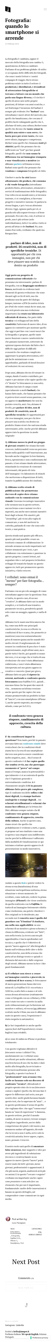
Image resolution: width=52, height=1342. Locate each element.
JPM (39, 1232)
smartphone (14, 1243)
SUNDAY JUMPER (35, 1234)
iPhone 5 (13, 1240)
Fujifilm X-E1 (15, 1238)
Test (22, 1243)
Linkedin (20, 1325)
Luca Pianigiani (19, 1223)
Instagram (10, 1325)
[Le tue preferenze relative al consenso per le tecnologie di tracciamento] (39, 1337)
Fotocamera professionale (15, 1232)
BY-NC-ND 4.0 (28, 1338)
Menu (45, 9)
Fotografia (15, 1236)
